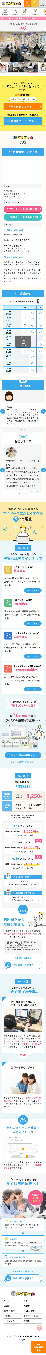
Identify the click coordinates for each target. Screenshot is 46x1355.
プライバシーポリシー (32, 1316)
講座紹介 (7, 1305)
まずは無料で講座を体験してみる (22, 755)
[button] (2, 43)
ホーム (6, 1300)
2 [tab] (24, 429)
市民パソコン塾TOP (8, 18)
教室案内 (27, 1305)
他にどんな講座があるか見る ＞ (23, 762)
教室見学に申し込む (22, 121)
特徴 (25, 1300)
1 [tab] (21, 429)
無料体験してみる (21, 106)
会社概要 (7, 1316)
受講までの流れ (9, 1311)
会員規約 (27, 1321)
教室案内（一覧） (23, 18)
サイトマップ (9, 1321)
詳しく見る (32, 590)
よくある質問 (29, 1311)
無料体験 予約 (38, 1348)
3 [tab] (26, 493)
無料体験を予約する (20, 965)
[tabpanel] (23, 409)
